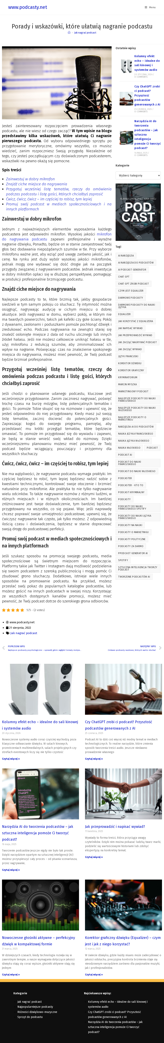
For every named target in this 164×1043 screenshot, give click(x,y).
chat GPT (123, 276)
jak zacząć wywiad (130, 349)
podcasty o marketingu (133, 532)
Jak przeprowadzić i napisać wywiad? (115, 826)
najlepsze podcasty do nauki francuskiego (137, 399)
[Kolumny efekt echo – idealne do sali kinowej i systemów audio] (126, 66)
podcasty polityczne (132, 539)
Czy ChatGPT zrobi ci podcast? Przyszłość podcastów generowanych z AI (147, 95)
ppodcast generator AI (133, 553)
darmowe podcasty (130, 297)
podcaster (125, 478)
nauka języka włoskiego (133, 440)
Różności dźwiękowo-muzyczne (37, 1012)
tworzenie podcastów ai (134, 576)
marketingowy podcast (133, 391)
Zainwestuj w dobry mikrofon (30, 179)
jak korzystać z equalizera (135, 321)
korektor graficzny (131, 370)
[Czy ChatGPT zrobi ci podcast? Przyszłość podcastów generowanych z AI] (126, 98)
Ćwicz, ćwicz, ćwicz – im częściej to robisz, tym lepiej (49, 199)
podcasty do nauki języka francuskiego (134, 517)
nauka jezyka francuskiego (135, 433)
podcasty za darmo (130, 546)
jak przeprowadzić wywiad (135, 335)
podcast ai (125, 454)
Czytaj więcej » (11, 758)
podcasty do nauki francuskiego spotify (132, 507)
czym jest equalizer (131, 290)
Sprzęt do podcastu (30, 1017)
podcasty (124, 499)
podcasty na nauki (130, 525)
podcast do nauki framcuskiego (129, 463)
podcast (152, 447)
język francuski (128, 356)
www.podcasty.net (27, 7)
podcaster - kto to (130, 485)
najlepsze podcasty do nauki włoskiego (137, 409)
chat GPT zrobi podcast (133, 283)
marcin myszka (127, 384)
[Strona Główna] (69, 32)
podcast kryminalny (131, 492)
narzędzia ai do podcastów (136, 426)
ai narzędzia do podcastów (136, 262)
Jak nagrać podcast (85, 32)
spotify (123, 560)
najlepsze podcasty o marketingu (132, 418)
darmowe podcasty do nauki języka (136, 306)
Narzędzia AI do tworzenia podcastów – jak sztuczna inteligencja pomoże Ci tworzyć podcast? (37, 833)
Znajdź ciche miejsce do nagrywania (36, 184)
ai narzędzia (126, 255)
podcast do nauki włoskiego (136, 471)
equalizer (124, 314)
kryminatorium (127, 377)
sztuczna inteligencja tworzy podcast (137, 568)
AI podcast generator (132, 269)
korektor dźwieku (129, 363)
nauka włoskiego (129, 447)
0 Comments (140, 77)
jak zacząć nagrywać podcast (137, 342)
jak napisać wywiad (130, 328)
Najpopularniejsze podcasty (35, 1007)
